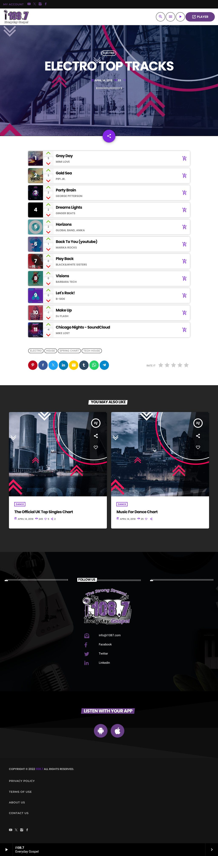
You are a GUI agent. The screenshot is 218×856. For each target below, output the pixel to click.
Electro (108, 53)
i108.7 (39, 769)
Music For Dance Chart (137, 512)
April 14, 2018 (101, 80)
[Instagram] (40, 4)
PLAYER (200, 17)
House (50, 350)
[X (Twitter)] (34, 4)
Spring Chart (69, 350)
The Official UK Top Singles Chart (43, 512)
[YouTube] (29, 4)
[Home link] (16, 16)
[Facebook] (45, 4)
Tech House (91, 350)
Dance (20, 504)
